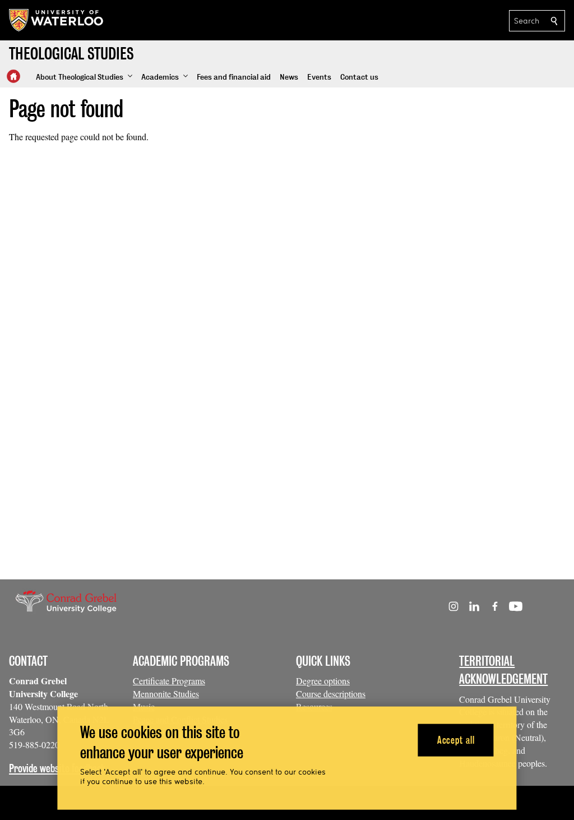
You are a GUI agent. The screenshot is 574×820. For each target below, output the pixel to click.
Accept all (456, 739)
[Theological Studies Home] (13, 76)
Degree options (323, 681)
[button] (84, 77)
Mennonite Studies (166, 693)
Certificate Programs (169, 681)
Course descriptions (330, 693)
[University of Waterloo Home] (56, 20)
